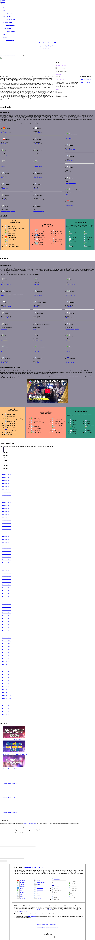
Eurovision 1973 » (6, 655)
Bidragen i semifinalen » (86, 79)
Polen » (38, 886)
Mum (2, 177)
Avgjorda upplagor (11, 25)
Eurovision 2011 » (6, 526)
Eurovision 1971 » (6, 661)
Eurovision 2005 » (6, 548)
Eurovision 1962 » (6, 692)
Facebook (39, 909)
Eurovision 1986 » (6, 613)
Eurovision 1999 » (6, 570)
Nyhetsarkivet (9, 13)
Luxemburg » (23, 898)
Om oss (5, 37)
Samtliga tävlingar (10, 19)
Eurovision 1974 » (6, 652)
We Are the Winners (70, 149)
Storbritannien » (40, 893)
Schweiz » (39, 891)
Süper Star (35, 188)
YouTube (50, 909)
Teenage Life (36, 351)
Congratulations (69, 205)
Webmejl (48, 924)
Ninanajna (35, 155)
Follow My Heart (37, 166)
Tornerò (35, 317)
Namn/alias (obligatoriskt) (21, 827)
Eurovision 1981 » (6, 627)
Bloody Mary (4, 340)
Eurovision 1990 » (6, 596)
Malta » (38, 880)
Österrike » (57, 879)
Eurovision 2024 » (6, 483)
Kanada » (22, 892)
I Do (2, 351)
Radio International (32, 916)
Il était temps (69, 306)
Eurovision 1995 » (6, 582)
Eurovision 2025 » (6, 480)
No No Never (4, 362)
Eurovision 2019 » (6, 502)
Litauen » (22, 896)
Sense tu (3, 166)
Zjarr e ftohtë (4, 188)
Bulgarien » (22, 880)
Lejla (67, 194)
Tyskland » (39, 898)
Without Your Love (5, 132)
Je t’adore (3, 199)
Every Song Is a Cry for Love (8, 211)
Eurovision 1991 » (6, 593)
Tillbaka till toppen (54, 924)
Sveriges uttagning (7, 22)
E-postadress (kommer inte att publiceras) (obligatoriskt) (28, 830)
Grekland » (22, 886)
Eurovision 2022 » (6, 489)
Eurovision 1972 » (6, 658)
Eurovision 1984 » (6, 618)
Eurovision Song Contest (9, 55)
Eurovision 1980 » (6, 630)
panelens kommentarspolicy (29, 823)
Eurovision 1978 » (6, 641)
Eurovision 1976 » (6, 646)
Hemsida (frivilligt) (19, 832)
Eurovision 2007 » (6, 542)
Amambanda (69, 138)
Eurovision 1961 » (6, 695)
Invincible (68, 171)
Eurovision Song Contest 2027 (33, 867)
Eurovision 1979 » (6, 638)
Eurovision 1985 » (6, 616)
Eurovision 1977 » (6, 644)
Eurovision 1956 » (6, 714)
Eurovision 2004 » (6, 551)
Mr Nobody (4, 155)
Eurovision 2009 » (6, 536)
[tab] (3, 449)
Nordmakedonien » (41, 882)
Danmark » (22, 882)
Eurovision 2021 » (6, 492)
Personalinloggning (41, 924)
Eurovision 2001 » (6, 560)
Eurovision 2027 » (6, 474)
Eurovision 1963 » (6, 689)
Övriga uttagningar (8, 28)
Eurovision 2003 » (6, 554)
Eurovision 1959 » (6, 705)
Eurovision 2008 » (6, 539)
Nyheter (5, 11)
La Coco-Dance (37, 143)
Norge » (39, 884)
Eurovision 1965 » (6, 683)
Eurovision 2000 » (6, 563)
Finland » (22, 884)
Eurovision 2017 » (6, 508)
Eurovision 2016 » (6, 511)
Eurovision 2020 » (6, 495)
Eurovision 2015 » (6, 514)
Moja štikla (68, 317)
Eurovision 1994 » (6, 585)
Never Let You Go (37, 177)
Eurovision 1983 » (6, 621)
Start (4, 8)
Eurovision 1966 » (6, 680)
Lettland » (22, 894)
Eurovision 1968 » (6, 674)
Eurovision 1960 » (6, 698)
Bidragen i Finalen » (85, 82)
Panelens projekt (10, 40)
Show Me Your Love (38, 199)
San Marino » (40, 890)
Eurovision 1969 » (6, 671)
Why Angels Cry (37, 132)
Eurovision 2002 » (6, 557)
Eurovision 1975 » (6, 649)
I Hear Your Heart (5, 317)
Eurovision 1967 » (6, 677)
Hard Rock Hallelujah (38, 211)
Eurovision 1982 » (6, 624)
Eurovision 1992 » (6, 590)
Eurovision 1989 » (6, 604)
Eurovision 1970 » (6, 664)
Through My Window (71, 183)
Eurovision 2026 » (6, 477)
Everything (36, 362)
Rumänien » (40, 888)
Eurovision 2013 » (6, 520)
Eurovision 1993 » (6, 588)
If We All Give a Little (6, 284)
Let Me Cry (4, 143)
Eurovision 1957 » (6, 711)
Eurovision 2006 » (6, 545)
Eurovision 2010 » (6, 529)
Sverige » (39, 895)
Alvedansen (4, 329)
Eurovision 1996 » (6, 579)
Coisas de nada (69, 160)
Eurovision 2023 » (6, 486)
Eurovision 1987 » (6, 610)
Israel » (21, 888)
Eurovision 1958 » (6, 708)
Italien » (21, 890)
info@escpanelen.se (23, 911)
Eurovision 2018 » (6, 505)
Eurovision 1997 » (6, 576)
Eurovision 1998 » (6, 573)
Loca (2, 295)
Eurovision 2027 (7, 16)
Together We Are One (6, 306)
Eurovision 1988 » (6, 607)
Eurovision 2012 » (6, 523)
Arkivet (5, 34)
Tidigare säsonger (10, 31)
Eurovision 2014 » (6, 517)
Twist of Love (36, 284)
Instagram (44, 909)
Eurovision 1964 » (6, 686)
